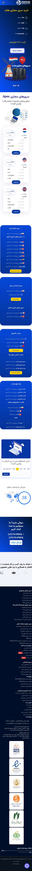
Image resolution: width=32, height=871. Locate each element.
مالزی (21, 263)
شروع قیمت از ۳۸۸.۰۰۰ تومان (13, 233)
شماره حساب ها (27, 715)
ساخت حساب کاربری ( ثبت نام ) (23, 693)
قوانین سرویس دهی (26, 712)
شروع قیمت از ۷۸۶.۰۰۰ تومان (13, 242)
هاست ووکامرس (22, 396)
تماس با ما (29, 705)
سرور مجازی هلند (27, 595)
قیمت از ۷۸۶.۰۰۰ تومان (10, 361)
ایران (21, 234)
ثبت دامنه (29, 658)
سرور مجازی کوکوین (20, 365)
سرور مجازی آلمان (27, 617)
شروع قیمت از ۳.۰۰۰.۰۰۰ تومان (12, 263)
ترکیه (21, 346)
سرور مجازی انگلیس (26, 607)
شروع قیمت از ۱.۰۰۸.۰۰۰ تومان (12, 259)
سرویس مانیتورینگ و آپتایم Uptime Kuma (21, 641)
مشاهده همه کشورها (15, 271)
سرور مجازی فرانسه (27, 598)
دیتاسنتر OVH (12, 411)
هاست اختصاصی (22, 392)
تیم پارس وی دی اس (19, 859)
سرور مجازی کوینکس (21, 368)
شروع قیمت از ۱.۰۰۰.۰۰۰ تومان (13, 346)
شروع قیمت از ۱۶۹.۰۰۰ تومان (11, 389)
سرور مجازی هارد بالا (26, 634)
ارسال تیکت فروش (27, 700)
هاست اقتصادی (21, 399)
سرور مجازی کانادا (27, 610)
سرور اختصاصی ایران (26, 665)
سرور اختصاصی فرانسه (26, 672)
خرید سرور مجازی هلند (17, 10)
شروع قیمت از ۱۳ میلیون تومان (13, 291)
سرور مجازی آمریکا (27, 600)
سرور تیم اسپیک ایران (26, 684)
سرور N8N (29, 638)
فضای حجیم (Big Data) (25, 681)
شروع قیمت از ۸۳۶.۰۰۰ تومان (12, 256)
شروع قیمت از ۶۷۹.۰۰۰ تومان (11, 266)
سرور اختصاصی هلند (26, 669)
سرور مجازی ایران (27, 593)
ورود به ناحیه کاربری (27, 695)
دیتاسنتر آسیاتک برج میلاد (13, 407)
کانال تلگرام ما (28, 710)
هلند (20, 242)
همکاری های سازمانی (26, 686)
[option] (22, 573)
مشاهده (16, 153)
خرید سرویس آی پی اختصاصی (24, 626)
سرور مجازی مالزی (27, 615)
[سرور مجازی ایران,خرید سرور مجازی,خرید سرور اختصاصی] (23, 2)
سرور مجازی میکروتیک (26, 631)
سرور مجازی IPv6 (27, 603)
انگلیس (20, 256)
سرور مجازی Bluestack (26, 643)
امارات (20, 260)
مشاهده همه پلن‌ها (16, 373)
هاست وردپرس (21, 389)
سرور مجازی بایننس (20, 362)
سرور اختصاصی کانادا (26, 674)
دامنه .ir (20, 423)
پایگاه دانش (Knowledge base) (23, 679)
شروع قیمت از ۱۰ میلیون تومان (12, 313)
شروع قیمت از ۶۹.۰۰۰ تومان (11, 423)
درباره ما (30, 707)
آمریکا (20, 253)
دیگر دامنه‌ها (19, 427)
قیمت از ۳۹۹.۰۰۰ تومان (10, 427)
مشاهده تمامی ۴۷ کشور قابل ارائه (23, 619)
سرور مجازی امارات (27, 612)
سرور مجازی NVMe (27, 636)
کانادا (20, 249)
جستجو (6, 474)
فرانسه (20, 246)
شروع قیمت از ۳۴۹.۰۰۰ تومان (11, 396)
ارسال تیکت (16, 542)
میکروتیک (20, 267)
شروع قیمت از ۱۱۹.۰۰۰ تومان (11, 399)
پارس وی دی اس (4, 859)
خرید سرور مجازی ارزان (26, 629)
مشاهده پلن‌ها (17, 50)
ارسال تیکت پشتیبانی (26, 698)
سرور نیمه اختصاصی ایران (25, 667)
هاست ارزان (29, 655)
